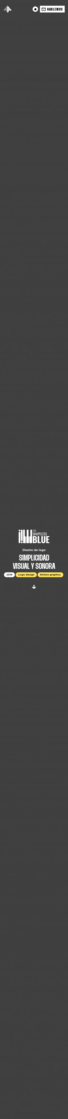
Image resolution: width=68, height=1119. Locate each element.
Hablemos (55, 9)
